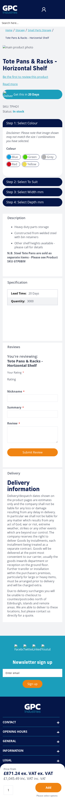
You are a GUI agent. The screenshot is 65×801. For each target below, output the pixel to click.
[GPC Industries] (10, 9)
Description (16, 218)
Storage (20, 30)
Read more (10, 84)
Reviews (13, 347)
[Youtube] (46, 648)
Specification (17, 282)
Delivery (13, 473)
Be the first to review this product (25, 77)
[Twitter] (27, 648)
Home (8, 30)
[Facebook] (18, 648)
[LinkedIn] (37, 648)
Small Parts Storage (39, 30)
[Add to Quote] (48, 787)
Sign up (32, 684)
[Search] (59, 23)
